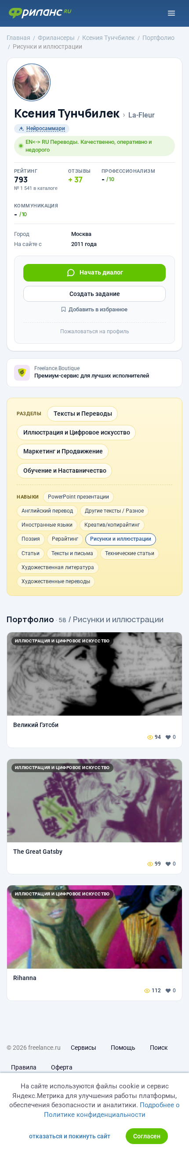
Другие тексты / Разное (114, 511)
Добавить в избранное (97, 309)
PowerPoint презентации (78, 497)
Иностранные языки (47, 525)
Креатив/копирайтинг (112, 525)
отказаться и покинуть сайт (69, 1136)
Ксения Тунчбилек (67, 113)
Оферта (62, 1067)
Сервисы (83, 1047)
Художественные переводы (56, 581)
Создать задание (94, 293)
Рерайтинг (65, 539)
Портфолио (30, 619)
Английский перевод (47, 511)
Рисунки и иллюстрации (120, 539)
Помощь (123, 1047)
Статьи (31, 553)
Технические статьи (129, 553)
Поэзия (31, 539)
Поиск (159, 1047)
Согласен (146, 1136)
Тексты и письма (72, 553)
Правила (23, 1067)
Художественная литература (58, 567)
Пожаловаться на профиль (94, 331)
